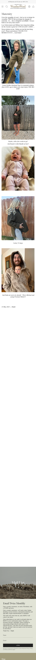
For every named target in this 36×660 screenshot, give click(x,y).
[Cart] (33, 6)
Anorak (27, 19)
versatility (10, 17)
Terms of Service (8, 649)
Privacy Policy (29, 648)
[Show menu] (2, 6)
